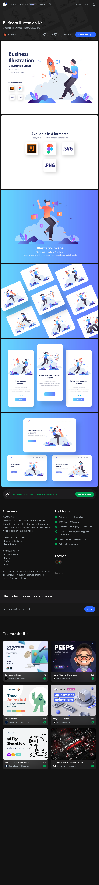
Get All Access (84, 494)
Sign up (78, 4)
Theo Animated (11, 718)
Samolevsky (61, 766)
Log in (87, 4)
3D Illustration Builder (13, 675)
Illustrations (21, 678)
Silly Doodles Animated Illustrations (19, 762)
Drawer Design (14, 722)
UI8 (58, 678)
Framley (11, 678)
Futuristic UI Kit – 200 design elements (68, 762)
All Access (28, 4)
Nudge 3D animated (61, 718)
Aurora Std (12, 34)
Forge (42, 4)
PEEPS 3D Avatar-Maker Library (65, 675)
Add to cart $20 (85, 34)
